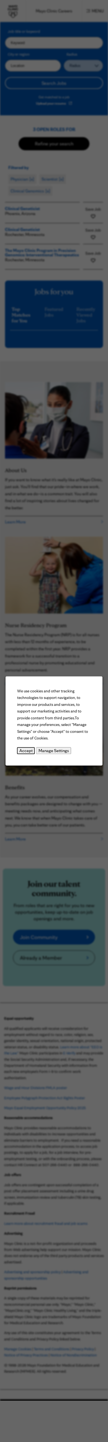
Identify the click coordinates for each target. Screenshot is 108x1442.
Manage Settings (53, 750)
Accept (26, 750)
